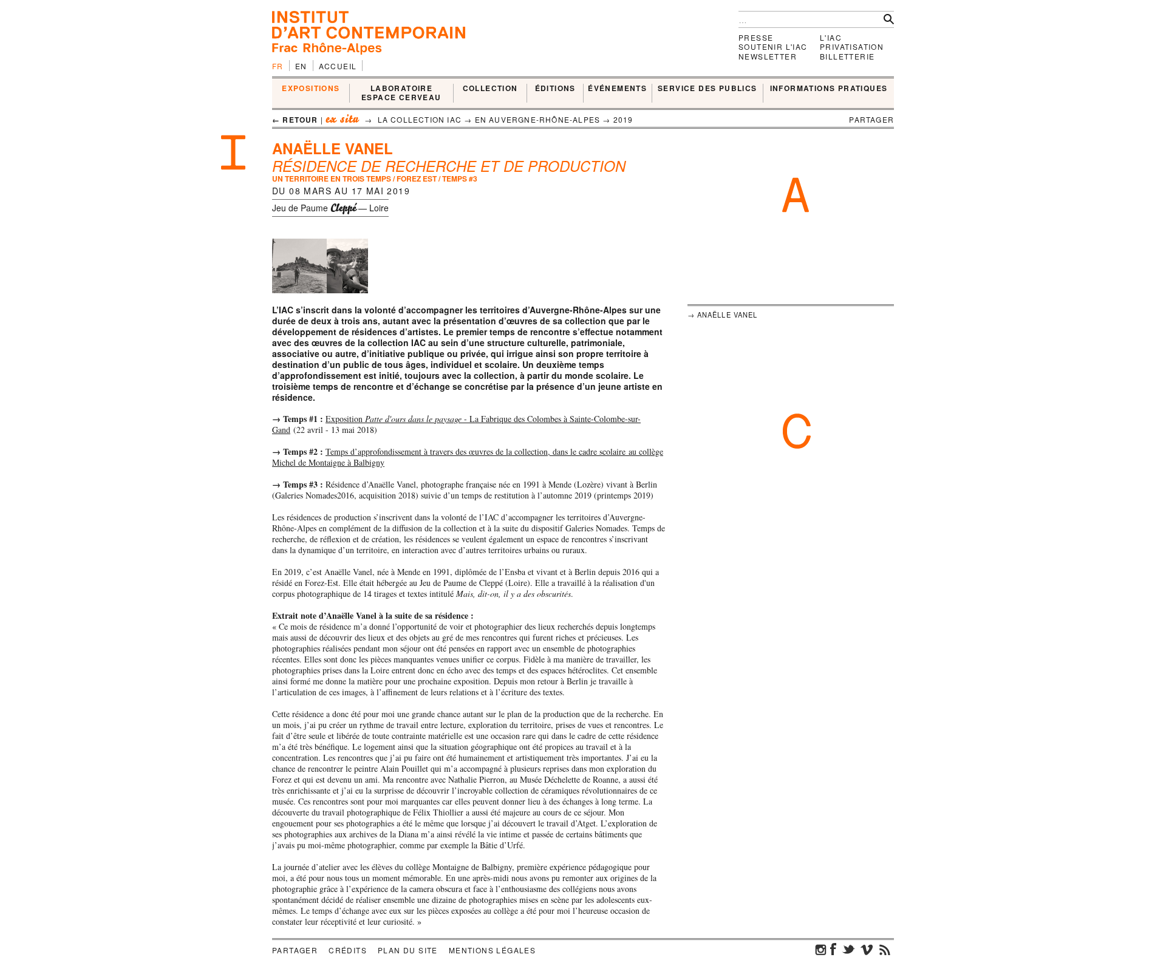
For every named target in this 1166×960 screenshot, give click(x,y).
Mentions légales (492, 950)
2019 (623, 119)
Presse (755, 37)
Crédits (348, 950)
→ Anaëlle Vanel (722, 314)
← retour (295, 119)
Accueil (338, 66)
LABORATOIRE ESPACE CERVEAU (401, 93)
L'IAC (831, 37)
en (301, 66)
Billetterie (847, 56)
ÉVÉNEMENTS (617, 89)
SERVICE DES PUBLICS (707, 89)
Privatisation (852, 46)
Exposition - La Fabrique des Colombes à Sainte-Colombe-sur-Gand (456, 424)
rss (885, 949)
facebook (833, 949)
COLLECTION (490, 89)
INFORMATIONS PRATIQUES (829, 89)
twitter (848, 949)
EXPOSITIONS (310, 89)
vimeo (866, 949)
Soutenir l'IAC (773, 46)
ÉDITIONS (555, 89)
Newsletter (767, 56)
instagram (821, 949)
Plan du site (408, 950)
